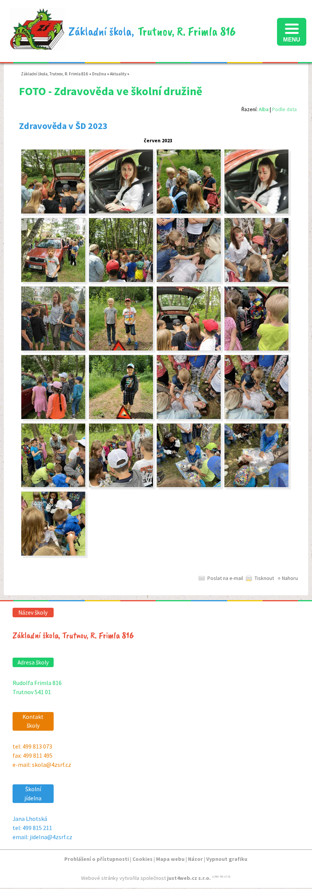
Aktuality (118, 73)
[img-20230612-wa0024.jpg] (188, 280)
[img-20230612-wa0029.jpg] (53, 212)
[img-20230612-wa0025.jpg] (256, 280)
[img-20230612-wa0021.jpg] (121, 417)
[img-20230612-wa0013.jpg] (121, 485)
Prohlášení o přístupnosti (96, 859)
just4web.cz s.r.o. (189, 878)
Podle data (284, 109)
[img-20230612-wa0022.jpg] (188, 417)
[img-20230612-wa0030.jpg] (121, 212)
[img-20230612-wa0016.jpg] (256, 485)
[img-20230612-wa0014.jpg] (188, 485)
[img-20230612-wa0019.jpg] (53, 417)
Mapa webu (170, 859)
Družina (99, 73)
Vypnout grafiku (226, 859)
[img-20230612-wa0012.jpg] (53, 485)
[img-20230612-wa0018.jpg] (256, 349)
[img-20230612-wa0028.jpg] (188, 349)
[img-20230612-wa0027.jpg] (121, 349)
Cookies (142, 859)
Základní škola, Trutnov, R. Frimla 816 (54, 73)
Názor (195, 859)
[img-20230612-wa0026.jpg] (53, 349)
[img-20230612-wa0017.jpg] (53, 554)
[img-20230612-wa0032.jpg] (256, 212)
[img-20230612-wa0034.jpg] (121, 280)
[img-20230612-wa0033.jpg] (53, 280)
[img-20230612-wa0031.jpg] (188, 212)
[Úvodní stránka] (37, 47)
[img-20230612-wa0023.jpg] (256, 417)
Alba (264, 109)
